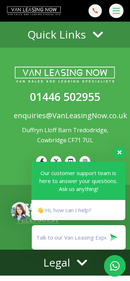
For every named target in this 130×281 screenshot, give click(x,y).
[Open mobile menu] (116, 11)
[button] (65, 35)
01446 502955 (65, 96)
